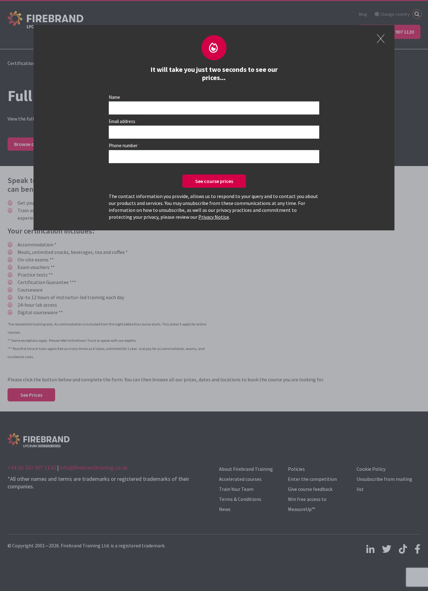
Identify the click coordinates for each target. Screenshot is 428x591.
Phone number (123, 145)
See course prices (214, 181)
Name (114, 97)
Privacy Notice (213, 217)
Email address (122, 121)
